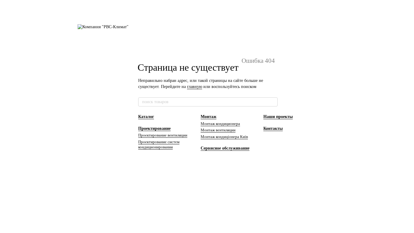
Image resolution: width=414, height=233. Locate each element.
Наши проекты (278, 116)
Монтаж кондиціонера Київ (224, 136)
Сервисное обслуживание (225, 148)
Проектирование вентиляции (162, 135)
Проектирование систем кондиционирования (158, 144)
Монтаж (208, 116)
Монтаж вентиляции (218, 130)
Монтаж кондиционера (220, 123)
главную (194, 86)
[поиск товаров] (273, 101)
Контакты (273, 128)
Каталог (146, 116)
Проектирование (154, 128)
